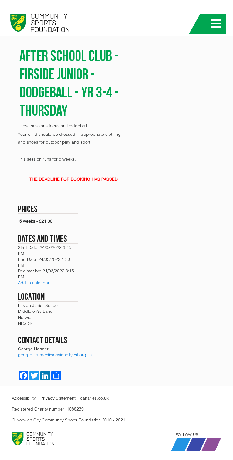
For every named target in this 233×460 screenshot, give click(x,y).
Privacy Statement (58, 398)
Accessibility (24, 398)
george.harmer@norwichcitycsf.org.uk (55, 354)
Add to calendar (33, 282)
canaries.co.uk (94, 398)
